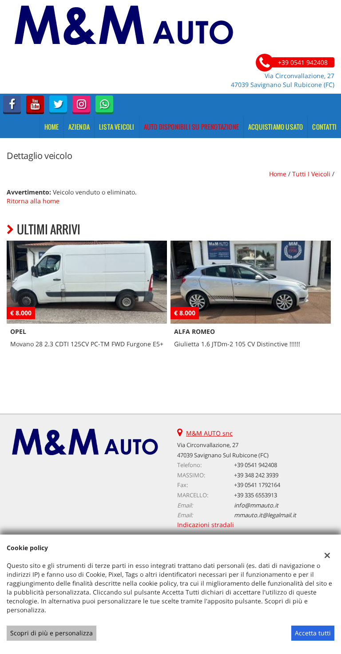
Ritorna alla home (33, 201)
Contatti (324, 126)
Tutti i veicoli (311, 174)
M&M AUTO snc (209, 433)
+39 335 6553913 (255, 495)
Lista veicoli (117, 126)
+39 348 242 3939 (256, 475)
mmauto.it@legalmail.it (265, 515)
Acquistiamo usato (275, 126)
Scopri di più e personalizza (51, 633)
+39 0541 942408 (255, 465)
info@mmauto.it (256, 505)
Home (51, 126)
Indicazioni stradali (205, 524)
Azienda (79, 126)
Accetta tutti (313, 633)
